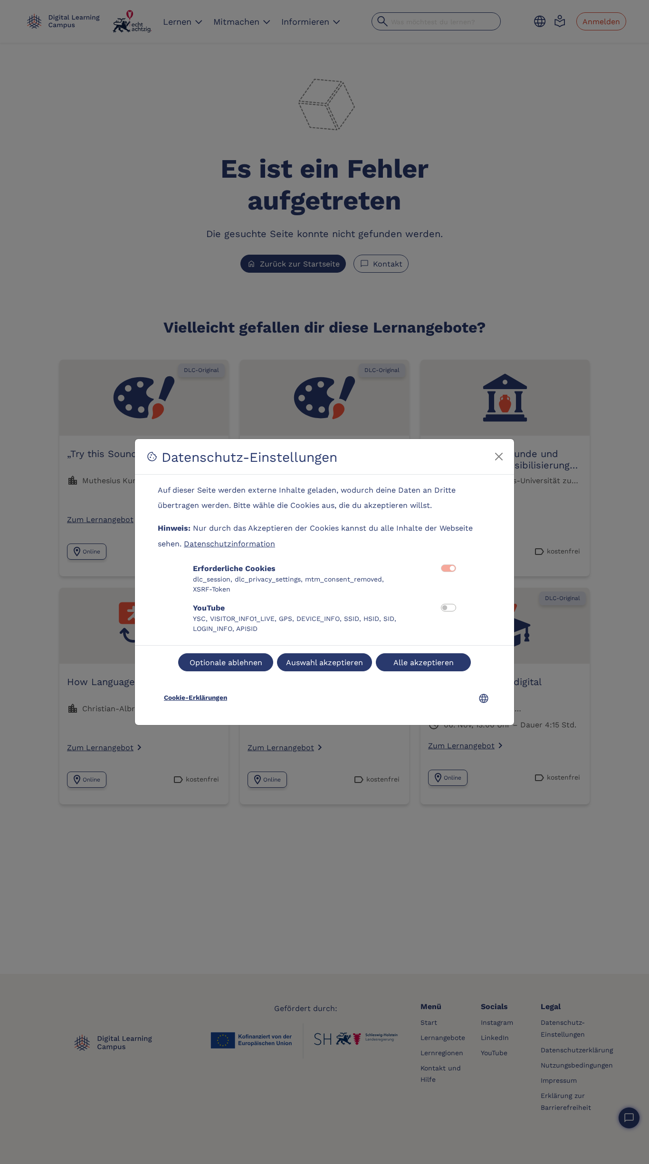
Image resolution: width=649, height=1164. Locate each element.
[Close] (498, 456)
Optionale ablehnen (226, 662)
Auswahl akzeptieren (324, 662)
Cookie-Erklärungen (195, 697)
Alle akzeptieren (423, 662)
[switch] (448, 607)
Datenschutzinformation (229, 543)
